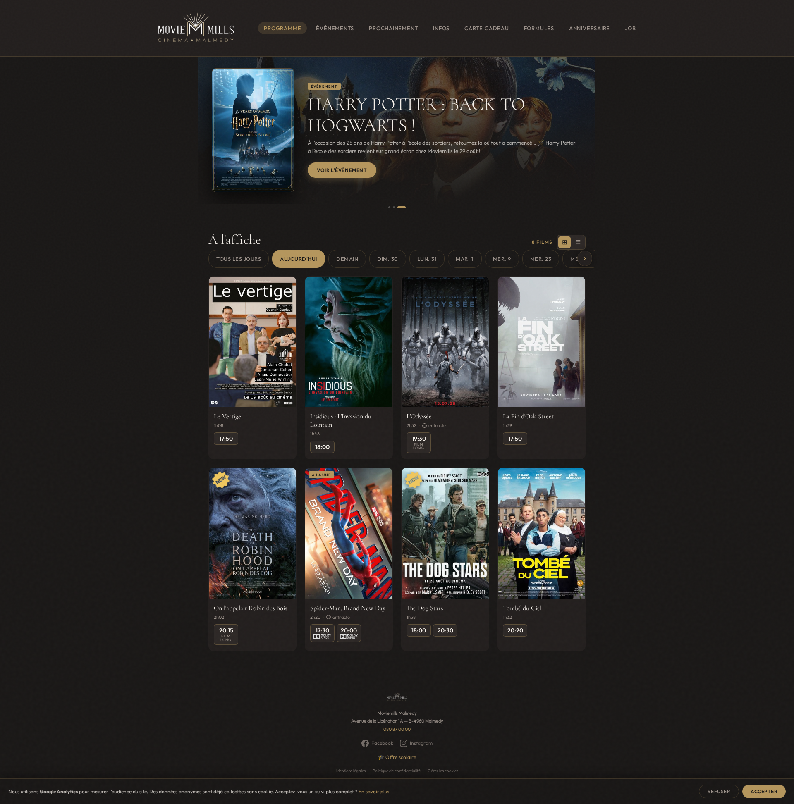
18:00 (322, 447)
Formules (539, 28)
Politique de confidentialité (397, 770)
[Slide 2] (394, 207)
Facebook (382, 743)
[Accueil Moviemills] (195, 28)
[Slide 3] (401, 207)
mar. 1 (465, 258)
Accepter (764, 791)
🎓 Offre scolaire (397, 757)
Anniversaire (589, 28)
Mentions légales (351, 770)
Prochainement (393, 28)
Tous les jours (238, 258)
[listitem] (252, 368)
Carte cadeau (486, 28)
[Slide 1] (389, 207)
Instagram (421, 743)
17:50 (226, 438)
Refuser (719, 791)
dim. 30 (387, 258)
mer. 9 (502, 258)
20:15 (226, 634)
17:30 (322, 630)
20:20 (515, 630)
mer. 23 (541, 258)
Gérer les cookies (443, 770)
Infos (441, 28)
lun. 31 (427, 258)
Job (630, 28)
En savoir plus (374, 791)
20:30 (445, 630)
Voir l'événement (342, 170)
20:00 (349, 630)
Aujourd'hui (298, 258)
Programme (282, 28)
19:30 (419, 442)
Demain (347, 258)
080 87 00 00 (397, 729)
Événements (335, 28)
